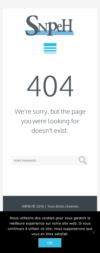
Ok (50, 243)
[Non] (93, 232)
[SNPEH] (50, 26)
